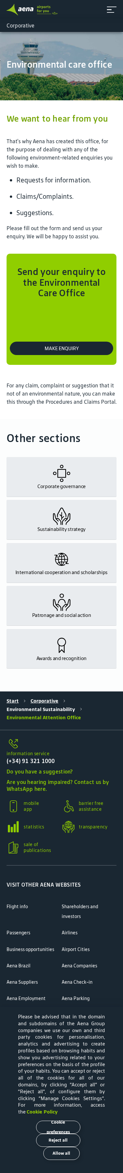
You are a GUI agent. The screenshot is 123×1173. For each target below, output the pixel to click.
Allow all (61, 1153)
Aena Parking (76, 998)
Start (13, 701)
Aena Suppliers (22, 982)
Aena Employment (26, 998)
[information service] (61, 744)
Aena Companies (79, 966)
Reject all (58, 1140)
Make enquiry (62, 348)
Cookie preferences (58, 1127)
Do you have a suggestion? (40, 771)
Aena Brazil (19, 966)
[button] (111, 10)
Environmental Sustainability (41, 709)
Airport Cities (76, 949)
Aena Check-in (77, 982)
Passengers (18, 933)
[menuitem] (61, 66)
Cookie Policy (42, 1112)
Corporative (44, 701)
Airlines (69, 933)
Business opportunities (30, 949)
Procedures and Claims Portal (80, 402)
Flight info (17, 907)
